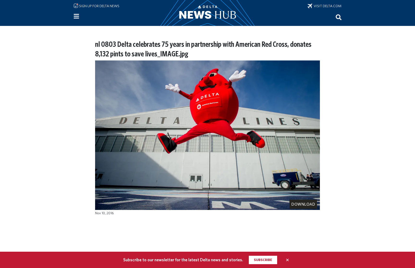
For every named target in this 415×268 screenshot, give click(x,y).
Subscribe (263, 260)
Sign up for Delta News (98, 6)
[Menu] (76, 16)
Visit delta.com (327, 6)
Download (303, 204)
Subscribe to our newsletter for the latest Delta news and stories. (183, 259)
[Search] (339, 17)
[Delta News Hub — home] (207, 13)
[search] (339, 17)
